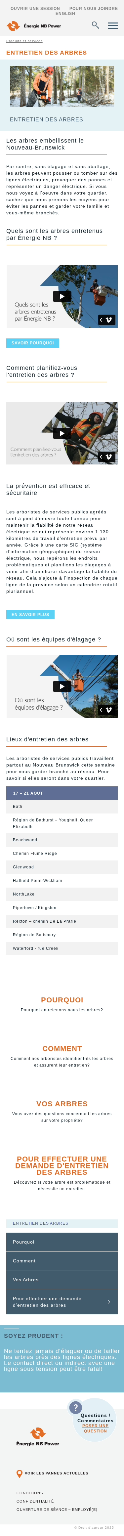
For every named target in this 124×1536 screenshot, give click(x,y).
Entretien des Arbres (40, 1223)
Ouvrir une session (35, 8)
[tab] (62, 1242)
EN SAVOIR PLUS (30, 614)
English (65, 13)
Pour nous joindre (93, 8)
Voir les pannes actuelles (56, 1473)
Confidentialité (35, 1501)
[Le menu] (113, 25)
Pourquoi (62, 1000)
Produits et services (24, 41)
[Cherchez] (95, 25)
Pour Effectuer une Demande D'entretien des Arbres (62, 1165)
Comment (62, 1048)
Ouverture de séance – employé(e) (57, 1510)
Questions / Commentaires (95, 1423)
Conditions (30, 1493)
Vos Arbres (62, 1104)
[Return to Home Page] (33, 27)
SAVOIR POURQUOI (33, 343)
